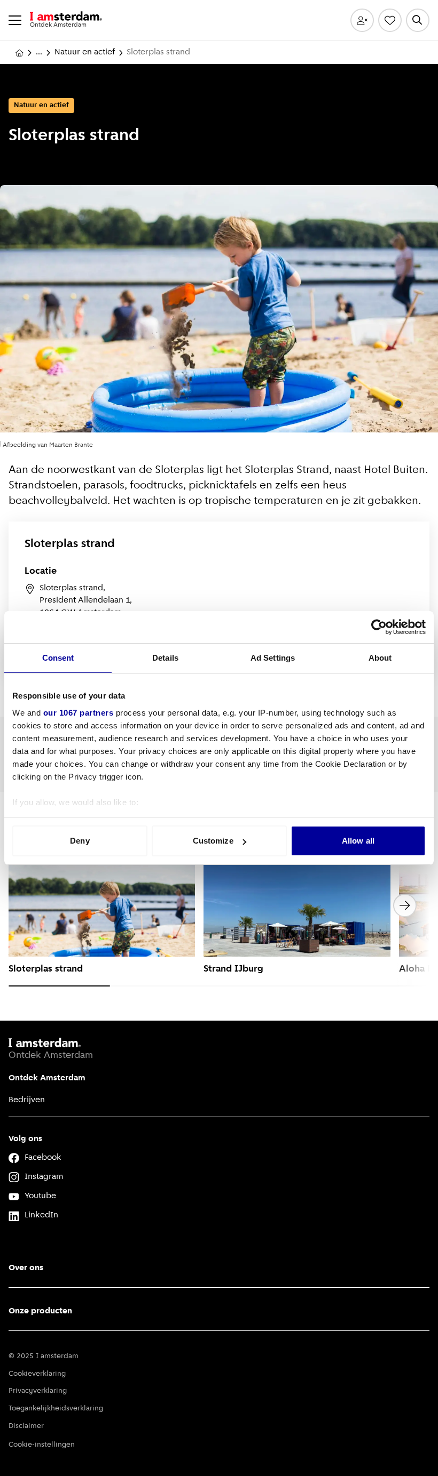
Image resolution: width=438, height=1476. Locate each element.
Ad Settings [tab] (273, 657)
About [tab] (380, 657)
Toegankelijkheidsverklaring (56, 1409)
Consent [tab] (58, 657)
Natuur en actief (84, 52)
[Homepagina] (19, 53)
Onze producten (40, 1311)
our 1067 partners (78, 712)
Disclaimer (26, 1426)
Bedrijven (27, 1100)
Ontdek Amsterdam (47, 1078)
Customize (213, 840)
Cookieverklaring (37, 1374)
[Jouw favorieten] (390, 20)
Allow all (358, 840)
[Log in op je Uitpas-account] (362, 20)
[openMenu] (15, 20)
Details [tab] (165, 657)
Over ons (26, 1268)
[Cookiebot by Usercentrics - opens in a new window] (379, 627)
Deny (79, 840)
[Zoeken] (417, 20)
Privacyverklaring (38, 1391)
